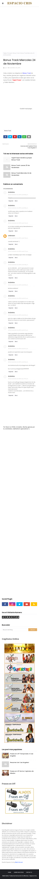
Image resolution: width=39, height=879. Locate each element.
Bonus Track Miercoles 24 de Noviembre (21, 174)
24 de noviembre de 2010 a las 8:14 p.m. (18, 238)
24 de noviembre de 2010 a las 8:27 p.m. (18, 330)
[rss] (34, 604)
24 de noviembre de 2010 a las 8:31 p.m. (18, 348)
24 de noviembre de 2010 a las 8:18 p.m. (18, 264)
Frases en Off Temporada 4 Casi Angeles (21, 755)
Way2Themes (26, 877)
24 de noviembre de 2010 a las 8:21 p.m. (18, 298)
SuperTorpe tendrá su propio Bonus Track (22, 159)
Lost (5, 68)
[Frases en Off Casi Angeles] (19, 813)
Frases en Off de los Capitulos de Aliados (22, 772)
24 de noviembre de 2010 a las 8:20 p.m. (18, 285)
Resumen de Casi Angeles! (19, 762)
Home (9, 872)
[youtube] (27, 604)
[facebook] (5, 604)
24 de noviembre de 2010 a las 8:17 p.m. (18, 251)
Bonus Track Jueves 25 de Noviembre (21, 166)
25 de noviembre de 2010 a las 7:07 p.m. (18, 378)
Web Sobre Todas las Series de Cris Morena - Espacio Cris (19, 876)
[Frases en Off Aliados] (19, 800)
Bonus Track (16, 53)
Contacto (29, 872)
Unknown (11, 236)
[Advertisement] (19, 29)
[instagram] (12, 604)
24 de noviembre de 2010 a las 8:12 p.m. (18, 223)
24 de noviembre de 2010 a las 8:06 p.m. (18, 194)
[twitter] (19, 604)
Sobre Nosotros (19, 872)
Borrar (16, 201)
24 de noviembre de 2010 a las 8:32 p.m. (18, 362)
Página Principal (7, 53)
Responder (11, 201)
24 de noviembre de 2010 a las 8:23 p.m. (18, 315)
